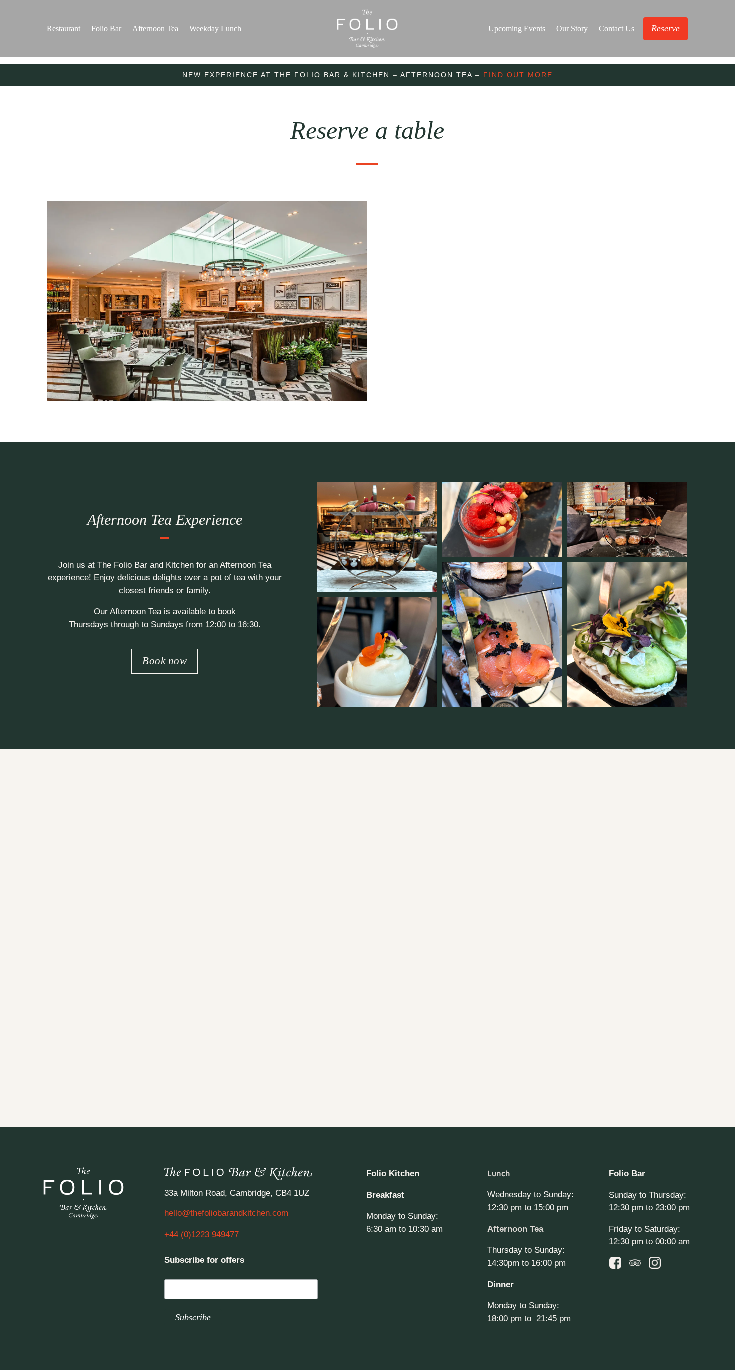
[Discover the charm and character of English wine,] (183, 971)
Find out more (518, 75)
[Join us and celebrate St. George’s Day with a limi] (429, 971)
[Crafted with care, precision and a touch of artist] (675, 971)
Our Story (572, 28)
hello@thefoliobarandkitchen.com (226, 1213)
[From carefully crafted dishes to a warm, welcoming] (675, 899)
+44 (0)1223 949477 (201, 1234)
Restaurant (63, 28)
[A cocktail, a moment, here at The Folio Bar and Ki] (59, 971)
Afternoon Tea (155, 28)
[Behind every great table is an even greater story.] (305, 971)
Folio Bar (107, 28)
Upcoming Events (517, 28)
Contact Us (616, 28)
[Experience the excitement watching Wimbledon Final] (59, 828)
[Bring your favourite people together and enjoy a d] (429, 828)
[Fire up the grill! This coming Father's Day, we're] (429, 899)
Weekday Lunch (216, 28)
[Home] (367, 28)
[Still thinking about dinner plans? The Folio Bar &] (553, 828)
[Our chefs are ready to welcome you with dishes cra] (675, 828)
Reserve (666, 28)
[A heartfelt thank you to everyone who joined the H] (183, 899)
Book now (164, 661)
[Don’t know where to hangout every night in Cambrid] (305, 828)
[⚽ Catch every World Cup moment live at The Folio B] (183, 828)
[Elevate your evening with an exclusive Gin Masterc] (59, 899)
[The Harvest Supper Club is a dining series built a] (59, 1042)
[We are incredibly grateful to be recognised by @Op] (305, 899)
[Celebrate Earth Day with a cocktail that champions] (553, 971)
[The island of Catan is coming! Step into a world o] (553, 899)
